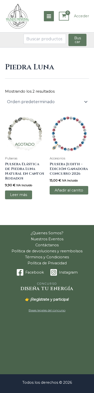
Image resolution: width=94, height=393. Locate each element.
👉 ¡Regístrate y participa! (47, 299)
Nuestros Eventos (47, 239)
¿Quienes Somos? (47, 233)
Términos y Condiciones (47, 257)
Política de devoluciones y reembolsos (47, 251)
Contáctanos (47, 245)
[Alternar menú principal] (49, 16)
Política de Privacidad (47, 263)
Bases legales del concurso (47, 310)
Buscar (77, 40)
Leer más (18, 194)
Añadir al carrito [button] (69, 190)
